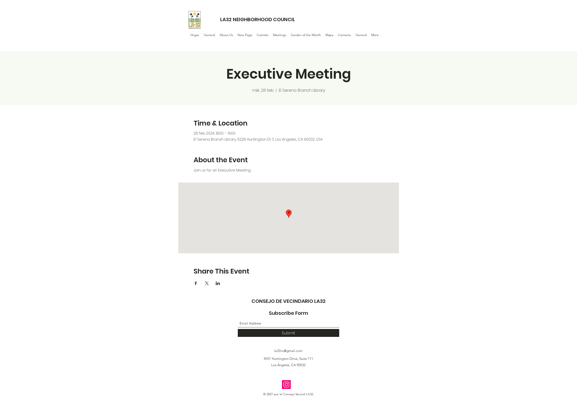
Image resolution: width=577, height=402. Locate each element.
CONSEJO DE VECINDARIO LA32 (289, 301)
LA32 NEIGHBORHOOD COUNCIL (257, 19)
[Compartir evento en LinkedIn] (218, 283)
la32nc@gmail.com (288, 351)
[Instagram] (286, 384)
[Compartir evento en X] (207, 283)
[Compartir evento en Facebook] (196, 283)
